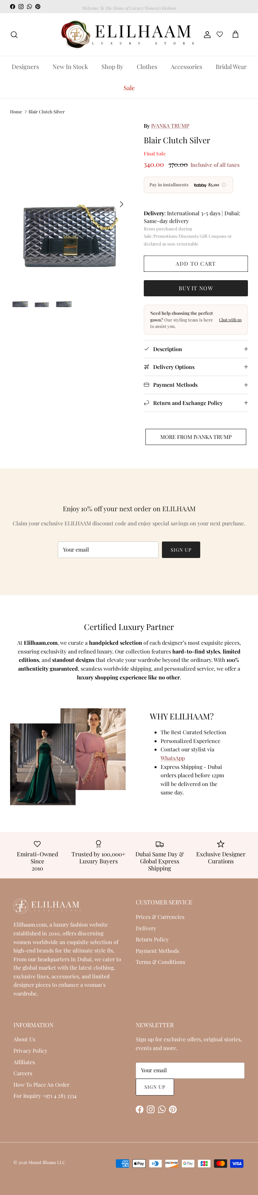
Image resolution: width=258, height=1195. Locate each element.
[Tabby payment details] (224, 185)
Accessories (186, 67)
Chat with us (230, 319)
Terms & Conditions (160, 961)
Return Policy (152, 939)
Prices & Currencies (160, 916)
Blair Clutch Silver (47, 111)
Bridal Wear (231, 67)
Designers (25, 67)
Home (16, 111)
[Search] (14, 35)
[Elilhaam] (126, 34)
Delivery (146, 928)
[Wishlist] (219, 35)
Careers (22, 1073)
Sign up (181, 550)
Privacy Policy (30, 1050)
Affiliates (24, 1062)
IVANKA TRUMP (170, 125)
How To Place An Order (41, 1084)
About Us (24, 1039)
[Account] (206, 35)
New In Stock (70, 67)
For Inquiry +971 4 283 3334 (45, 1095)
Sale (129, 88)
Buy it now (196, 288)
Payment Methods (157, 950)
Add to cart (196, 263)
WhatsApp (173, 757)
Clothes (147, 67)
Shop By (112, 67)
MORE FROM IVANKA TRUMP (195, 436)
